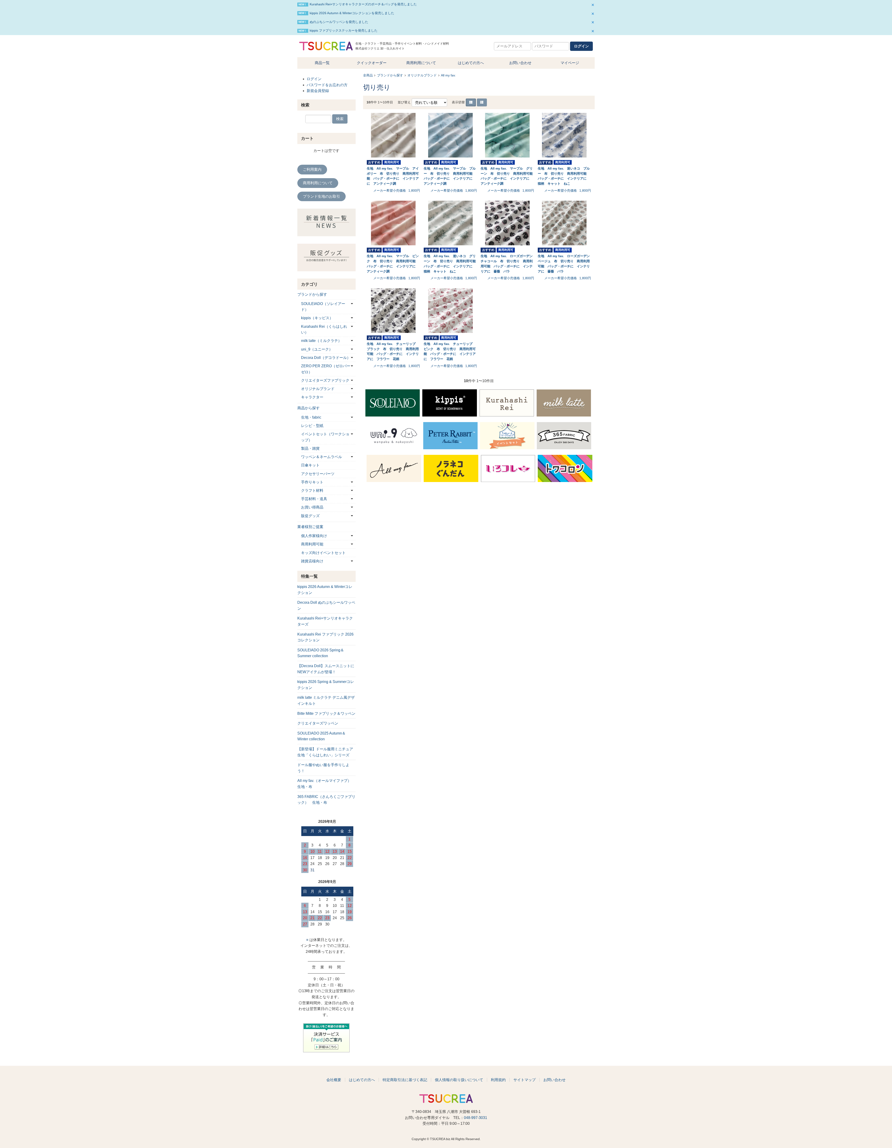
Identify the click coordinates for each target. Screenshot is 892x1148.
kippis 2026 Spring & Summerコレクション (325, 685)
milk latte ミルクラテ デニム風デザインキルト (326, 700)
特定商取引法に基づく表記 (405, 1080)
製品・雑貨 (310, 448)
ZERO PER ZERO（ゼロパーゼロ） (325, 369)
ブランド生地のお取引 (321, 196)
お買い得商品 (312, 507)
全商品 (368, 75)
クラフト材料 (312, 490)
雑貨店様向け (312, 561)
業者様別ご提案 (310, 527)
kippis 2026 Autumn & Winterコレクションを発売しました (352, 13)
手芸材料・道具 (314, 499)
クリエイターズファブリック (325, 380)
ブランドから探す (390, 75)
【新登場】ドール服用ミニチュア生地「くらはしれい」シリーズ (325, 752)
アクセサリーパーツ (317, 474)
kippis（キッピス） (317, 318)
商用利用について (421, 63)
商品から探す (308, 408)
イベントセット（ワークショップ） (325, 437)
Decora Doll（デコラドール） (326, 358)
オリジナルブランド (422, 75)
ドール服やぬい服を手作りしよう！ (323, 768)
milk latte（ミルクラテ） (321, 341)
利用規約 (498, 1080)
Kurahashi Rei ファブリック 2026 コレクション (325, 637)
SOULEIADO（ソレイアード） (323, 307)
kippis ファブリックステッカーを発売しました (343, 30)
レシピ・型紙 (312, 426)
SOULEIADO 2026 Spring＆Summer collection (320, 653)
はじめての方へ (471, 63)
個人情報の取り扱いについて (459, 1080)
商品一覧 (322, 63)
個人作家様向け (314, 536)
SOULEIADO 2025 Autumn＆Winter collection (321, 736)
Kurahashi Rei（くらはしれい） (324, 330)
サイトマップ (524, 1080)
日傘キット (310, 465)
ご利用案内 (312, 169)
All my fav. (448, 75)
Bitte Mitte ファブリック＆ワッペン (326, 713)
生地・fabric (311, 417)
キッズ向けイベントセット (323, 553)
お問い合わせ (520, 63)
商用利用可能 (312, 544)
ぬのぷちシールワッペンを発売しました (339, 22)
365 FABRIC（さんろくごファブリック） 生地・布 (326, 800)
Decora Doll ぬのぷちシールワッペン (326, 605)
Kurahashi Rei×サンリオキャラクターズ (325, 621)
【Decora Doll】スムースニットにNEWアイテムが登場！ (325, 669)
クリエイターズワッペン (317, 723)
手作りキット (312, 482)
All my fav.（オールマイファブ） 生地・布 (326, 784)
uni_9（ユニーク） (317, 349)
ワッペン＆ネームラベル (321, 457)
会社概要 (333, 1080)
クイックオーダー (372, 63)
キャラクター (312, 397)
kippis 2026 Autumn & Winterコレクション (324, 590)
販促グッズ (310, 516)
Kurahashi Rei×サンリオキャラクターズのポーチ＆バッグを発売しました (363, 4)
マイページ (570, 63)
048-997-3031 (475, 1118)
